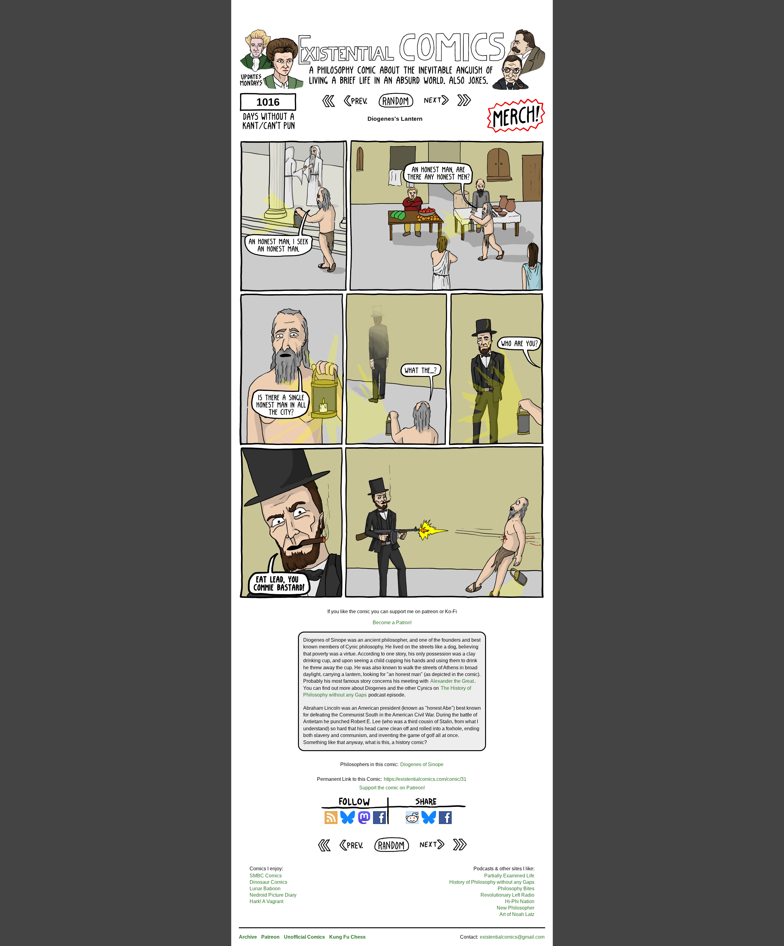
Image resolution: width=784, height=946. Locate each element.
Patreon (270, 937)
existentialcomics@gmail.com (512, 937)
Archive (248, 937)
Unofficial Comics (304, 937)
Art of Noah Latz (516, 914)
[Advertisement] (392, 14)
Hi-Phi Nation (519, 901)
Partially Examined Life (509, 875)
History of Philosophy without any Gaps (491, 882)
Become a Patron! (392, 622)
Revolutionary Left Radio (507, 895)
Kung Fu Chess (347, 937)
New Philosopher (515, 907)
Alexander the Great (452, 681)
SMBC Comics (266, 875)
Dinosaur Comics (268, 882)
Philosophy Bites (516, 888)
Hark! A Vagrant (266, 901)
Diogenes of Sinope (421, 764)
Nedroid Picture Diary (273, 895)
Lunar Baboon (265, 888)
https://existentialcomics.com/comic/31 (425, 779)
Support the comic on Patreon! (392, 787)
